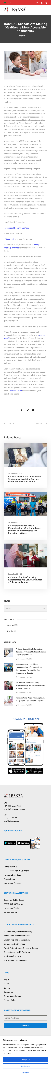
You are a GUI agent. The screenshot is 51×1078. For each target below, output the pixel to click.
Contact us (8, 992)
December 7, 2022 (25, 705)
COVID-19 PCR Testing (13, 904)
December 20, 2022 (15, 522)
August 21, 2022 (25, 35)
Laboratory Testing (12, 908)
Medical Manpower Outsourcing (18, 931)
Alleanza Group (15, 390)
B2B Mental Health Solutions (16, 870)
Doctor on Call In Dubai (14, 900)
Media (10, 631)
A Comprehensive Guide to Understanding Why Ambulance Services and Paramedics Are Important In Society (24, 529)
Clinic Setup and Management (17, 940)
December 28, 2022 (15, 473)
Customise (25, 1066)
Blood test (9, 239)
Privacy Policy (10, 1000)
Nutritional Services (12, 883)
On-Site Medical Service (14, 944)
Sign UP (25, 1025)
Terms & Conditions (12, 996)
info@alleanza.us (11, 821)
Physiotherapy (10, 879)
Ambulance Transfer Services (16, 935)
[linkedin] (41, 2)
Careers (7, 988)
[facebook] (37, 2)
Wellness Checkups (12, 956)
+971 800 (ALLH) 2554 (13, 806)
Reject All (25, 1072)
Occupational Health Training (17, 952)
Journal (11, 625)
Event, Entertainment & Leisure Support (21, 948)
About (6, 979)
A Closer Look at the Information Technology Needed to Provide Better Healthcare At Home (24, 479)
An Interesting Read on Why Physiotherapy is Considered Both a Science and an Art (25, 580)
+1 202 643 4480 (10, 817)
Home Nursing (10, 866)
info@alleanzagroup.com (14, 809)
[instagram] (46, 2)
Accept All (26, 1059)
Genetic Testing (10, 912)
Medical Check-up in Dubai (17, 228)
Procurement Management (15, 960)
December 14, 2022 (15, 574)
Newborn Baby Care (12, 875)
